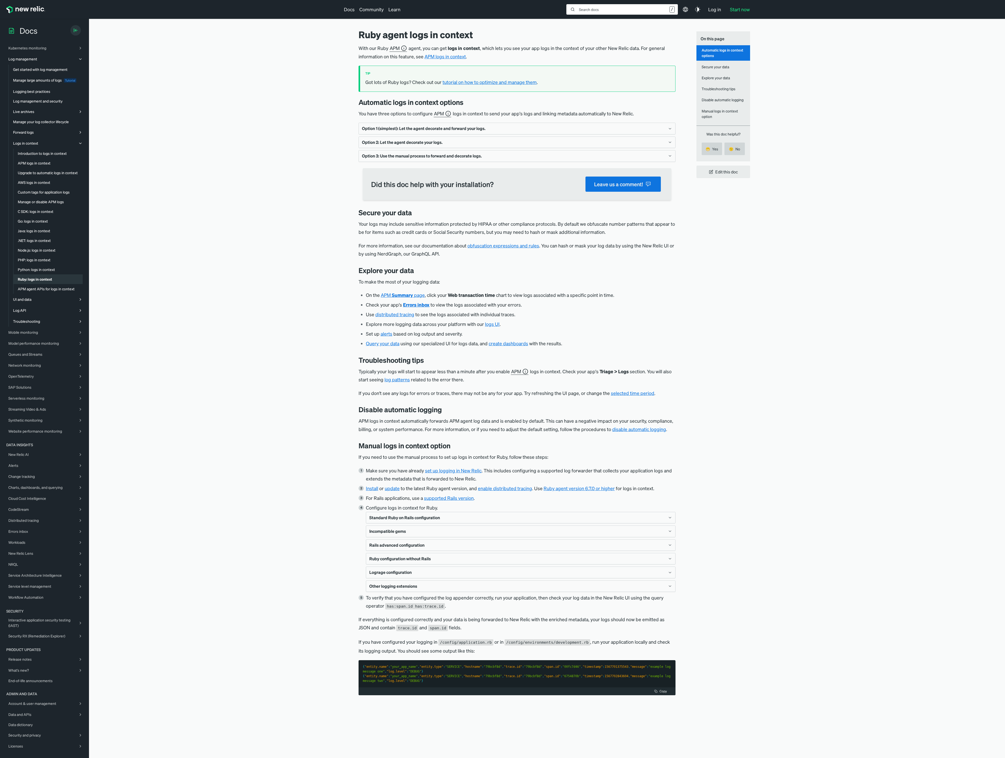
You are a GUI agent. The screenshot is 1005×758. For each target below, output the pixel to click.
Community (371, 9)
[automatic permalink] (467, 102)
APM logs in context (445, 56)
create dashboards (508, 343)
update (392, 488)
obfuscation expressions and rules (503, 245)
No (734, 148)
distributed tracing (394, 314)
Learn (394, 9)
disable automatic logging (639, 429)
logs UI (492, 324)
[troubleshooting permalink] (428, 360)
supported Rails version (449, 498)
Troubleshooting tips (718, 88)
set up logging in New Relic (453, 470)
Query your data (382, 343)
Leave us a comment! (618, 184)
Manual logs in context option (720, 114)
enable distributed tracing (505, 488)
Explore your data (716, 77)
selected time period (632, 393)
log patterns (397, 379)
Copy (663, 691)
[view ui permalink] (418, 270)
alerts (386, 334)
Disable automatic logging (723, 99)
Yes (712, 148)
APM (395, 48)
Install (372, 488)
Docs (349, 9)
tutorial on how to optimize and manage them (490, 82)
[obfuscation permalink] (415, 212)
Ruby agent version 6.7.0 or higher (579, 488)
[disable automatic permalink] (445, 409)
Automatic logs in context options (722, 53)
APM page (403, 295)
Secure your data (715, 66)
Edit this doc (726, 171)
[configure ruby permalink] (454, 446)
